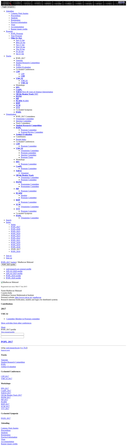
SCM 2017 (5, 406)
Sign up (9, 258)
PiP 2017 (4, 400)
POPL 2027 (15, 227)
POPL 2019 (15, 245)
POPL (18, 65)
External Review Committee (32, 132)
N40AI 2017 (6, 393)
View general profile (8, 332)
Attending (10, 11)
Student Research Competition (28, 63)
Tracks (8, 56)
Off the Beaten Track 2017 (11, 395)
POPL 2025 (15, 231)
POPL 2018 (15, 247)
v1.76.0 (24, 348)
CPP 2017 (5, 376)
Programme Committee (30, 184)
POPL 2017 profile (8, 265)
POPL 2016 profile (13, 276)
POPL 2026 (15, 229)
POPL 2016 (15, 251)
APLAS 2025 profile (14, 273)
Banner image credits (19, 29)
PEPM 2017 (6, 397)
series (13, 262)
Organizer (25, 173)
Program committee (28, 153)
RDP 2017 (5, 404)
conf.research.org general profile (18, 269)
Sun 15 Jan (20, 40)
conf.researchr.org (13, 348)
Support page (5, 350)
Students (14, 18)
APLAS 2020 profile (14, 271)
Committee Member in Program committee (23, 319)
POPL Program (17, 33)
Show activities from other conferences (16, 323)
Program (9, 31)
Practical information (19, 22)
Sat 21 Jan (20, 54)
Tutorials (19, 60)
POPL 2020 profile (13, 278)
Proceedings (15, 16)
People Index (21, 139)
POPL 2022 (15, 238)
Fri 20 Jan (20, 51)
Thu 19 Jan (20, 49)
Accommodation (17, 27)
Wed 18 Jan (20, 47)
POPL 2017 (5, 262)
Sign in (9, 256)
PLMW (4, 402)
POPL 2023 (15, 236)
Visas (13, 25)
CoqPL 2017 (6, 391)
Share (3, 327)
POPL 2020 (15, 242)
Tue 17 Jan (20, 45)
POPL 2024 (15, 233)
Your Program (16, 36)
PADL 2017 (6, 418)
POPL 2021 (15, 240)
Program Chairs (27, 157)
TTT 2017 (5, 409)
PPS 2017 (5, 388)
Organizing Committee (25, 119)
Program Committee (29, 130)
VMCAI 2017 (6, 379)
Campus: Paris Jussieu (19, 13)
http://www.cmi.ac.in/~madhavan (28, 297)
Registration (15, 20)
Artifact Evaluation (23, 67)
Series (13, 224)
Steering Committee (23, 121)
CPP (22, 74)
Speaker (24, 195)
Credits (121, 2)
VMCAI (24, 81)
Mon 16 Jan (20, 42)
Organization (11, 114)
